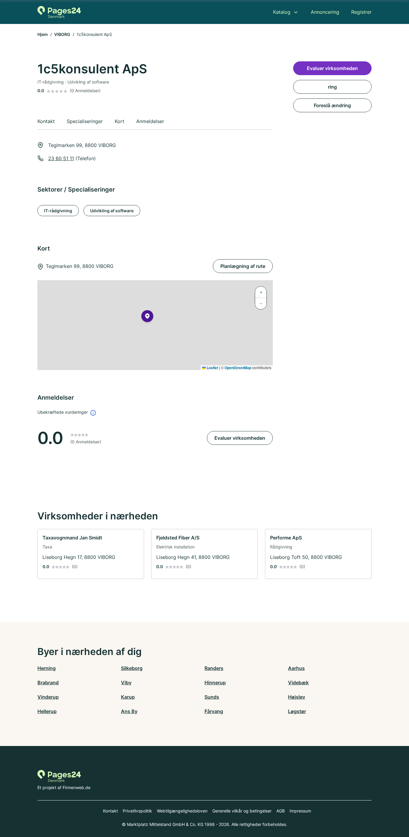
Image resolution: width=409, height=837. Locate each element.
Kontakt (110, 810)
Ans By (129, 711)
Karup (128, 697)
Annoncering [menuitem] (325, 12)
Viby (126, 683)
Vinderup (48, 697)
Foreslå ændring (332, 105)
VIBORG (62, 34)
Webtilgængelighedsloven (182, 810)
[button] (147, 317)
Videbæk (298, 683)
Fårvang (214, 711)
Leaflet (212, 367)
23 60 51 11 (61, 158)
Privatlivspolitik (137, 810)
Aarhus (296, 668)
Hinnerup (215, 683)
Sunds (212, 697)
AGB (280, 810)
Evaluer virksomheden (239, 438)
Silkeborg (132, 668)
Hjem (42, 34)
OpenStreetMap (238, 367)
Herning (46, 668)
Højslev (296, 697)
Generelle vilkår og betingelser (242, 810)
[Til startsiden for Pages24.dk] (59, 12)
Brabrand (48, 683)
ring (332, 87)
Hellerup (47, 711)
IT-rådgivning (58, 210)
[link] (90, 554)
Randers (214, 668)
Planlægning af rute (242, 266)
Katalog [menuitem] (281, 12)
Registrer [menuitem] (361, 12)
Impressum (300, 810)
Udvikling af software (112, 210)
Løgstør (297, 711)
